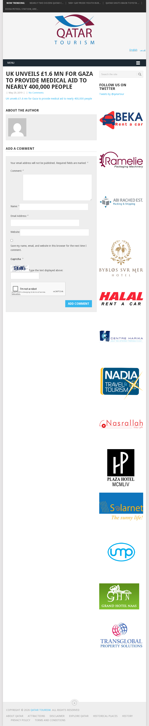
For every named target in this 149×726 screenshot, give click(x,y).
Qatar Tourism (41, 710)
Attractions (36, 716)
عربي (143, 49)
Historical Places (105, 716)
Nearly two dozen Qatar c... (46, 3)
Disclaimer (57, 716)
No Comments (36, 92)
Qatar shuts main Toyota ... (122, 3)
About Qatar (14, 716)
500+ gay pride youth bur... (84, 3)
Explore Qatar (78, 716)
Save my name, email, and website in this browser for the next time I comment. (48, 247)
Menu (10, 62)
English (133, 49)
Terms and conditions (50, 720)
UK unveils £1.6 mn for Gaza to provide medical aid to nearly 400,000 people (49, 98)
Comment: (17, 170)
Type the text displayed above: (46, 270)
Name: (15, 206)
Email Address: (19, 216)
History (127, 716)
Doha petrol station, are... (21, 9)
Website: (15, 231)
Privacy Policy (20, 720)
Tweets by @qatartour (111, 94)
